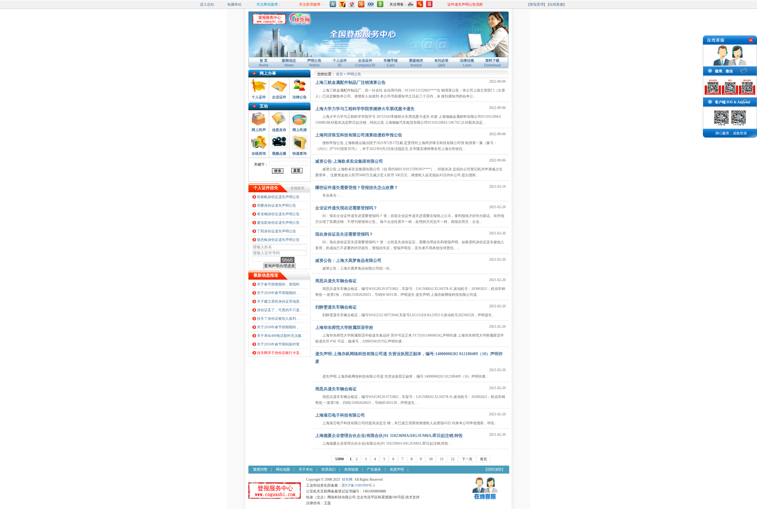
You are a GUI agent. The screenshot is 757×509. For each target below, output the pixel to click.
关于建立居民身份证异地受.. (279, 301)
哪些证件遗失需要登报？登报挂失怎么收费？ (356, 187)
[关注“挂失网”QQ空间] (333, 6)
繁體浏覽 (260, 469)
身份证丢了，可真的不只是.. (279, 310)
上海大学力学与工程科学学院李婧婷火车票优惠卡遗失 (365, 109)
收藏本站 (234, 4)
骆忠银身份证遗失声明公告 (278, 240)
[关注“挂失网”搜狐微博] (342, 6)
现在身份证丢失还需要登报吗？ (344, 234)
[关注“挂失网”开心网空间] (361, 6)
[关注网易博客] (429, 6)
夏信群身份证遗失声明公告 (278, 223)
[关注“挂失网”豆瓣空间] (380, 6)
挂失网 (347, 479)
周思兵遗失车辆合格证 (336, 281)
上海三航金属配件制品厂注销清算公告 (350, 82)
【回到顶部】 (494, 469)
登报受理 (537, 4)
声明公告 (354, 74)
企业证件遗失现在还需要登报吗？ (346, 208)
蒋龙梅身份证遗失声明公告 (278, 214)
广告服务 (374, 469)
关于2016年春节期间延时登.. (279, 344)
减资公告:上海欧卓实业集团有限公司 (349, 161)
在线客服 (556, 4)
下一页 (467, 459)
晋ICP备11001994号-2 (358, 485)
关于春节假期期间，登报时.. (279, 284)
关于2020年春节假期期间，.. (279, 293)
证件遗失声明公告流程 (465, 4)
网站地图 (283, 469)
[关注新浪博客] (410, 6)
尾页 (483, 459)
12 (452, 459)
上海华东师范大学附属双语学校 (344, 327)
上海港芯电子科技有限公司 (340, 415)
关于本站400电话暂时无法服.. (280, 336)
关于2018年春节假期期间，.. (279, 327)
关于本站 (306, 469)
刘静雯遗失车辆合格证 (336, 307)
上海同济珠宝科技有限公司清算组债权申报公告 (358, 135)
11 (442, 459)
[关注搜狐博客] (420, 6)
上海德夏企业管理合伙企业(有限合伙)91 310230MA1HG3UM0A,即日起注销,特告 (389, 435)
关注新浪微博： (311, 4)
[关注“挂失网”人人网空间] (371, 6)
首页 (339, 74)
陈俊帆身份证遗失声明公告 (278, 197)
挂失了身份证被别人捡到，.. (279, 319)
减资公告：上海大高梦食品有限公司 (348, 260)
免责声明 (397, 469)
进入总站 (207, 4)
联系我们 (328, 469)
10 (431, 459)
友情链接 (351, 469)
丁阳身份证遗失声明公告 (276, 231)
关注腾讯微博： (268, 4)
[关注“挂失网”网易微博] (352, 6)
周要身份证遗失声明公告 (276, 205)
